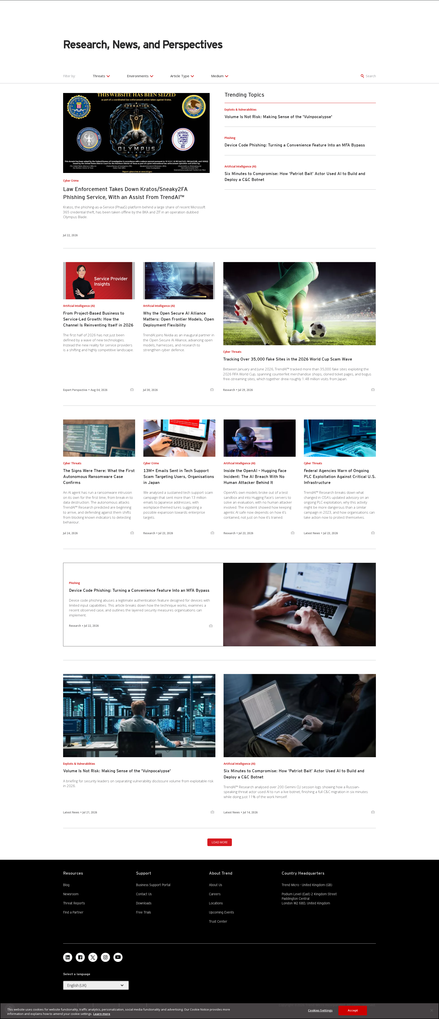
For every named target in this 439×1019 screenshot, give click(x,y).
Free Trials (143, 912)
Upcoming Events (221, 912)
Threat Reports (74, 903)
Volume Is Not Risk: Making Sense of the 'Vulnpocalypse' (278, 116)
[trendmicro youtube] (118, 957)
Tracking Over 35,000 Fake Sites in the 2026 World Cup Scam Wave (287, 359)
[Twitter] (92, 957)
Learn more (101, 1014)
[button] (96, 985)
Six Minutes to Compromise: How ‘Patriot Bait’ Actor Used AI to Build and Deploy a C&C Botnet (294, 773)
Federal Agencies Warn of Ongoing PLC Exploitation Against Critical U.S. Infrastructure (340, 476)
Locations (216, 903)
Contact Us (144, 894)
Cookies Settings (320, 1010)
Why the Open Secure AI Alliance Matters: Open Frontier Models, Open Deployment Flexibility (178, 319)
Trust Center (218, 921)
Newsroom (70, 894)
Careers (214, 894)
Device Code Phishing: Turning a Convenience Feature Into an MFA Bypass (295, 145)
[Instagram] (105, 957)
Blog (66, 885)
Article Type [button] (179, 76)
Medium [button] (217, 76)
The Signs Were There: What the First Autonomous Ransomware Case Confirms (99, 476)
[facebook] (80, 957)
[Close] (432, 1010)
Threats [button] (99, 76)
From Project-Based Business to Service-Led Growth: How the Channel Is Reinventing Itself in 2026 (98, 319)
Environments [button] (138, 76)
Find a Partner (73, 912)
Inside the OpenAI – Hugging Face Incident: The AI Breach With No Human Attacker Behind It (255, 476)
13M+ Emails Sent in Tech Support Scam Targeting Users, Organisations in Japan (178, 476)
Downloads (143, 903)
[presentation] (136, 133)
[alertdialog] (219, 1011)
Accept (353, 1010)
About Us (215, 885)
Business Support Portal (153, 885)
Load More (220, 842)
